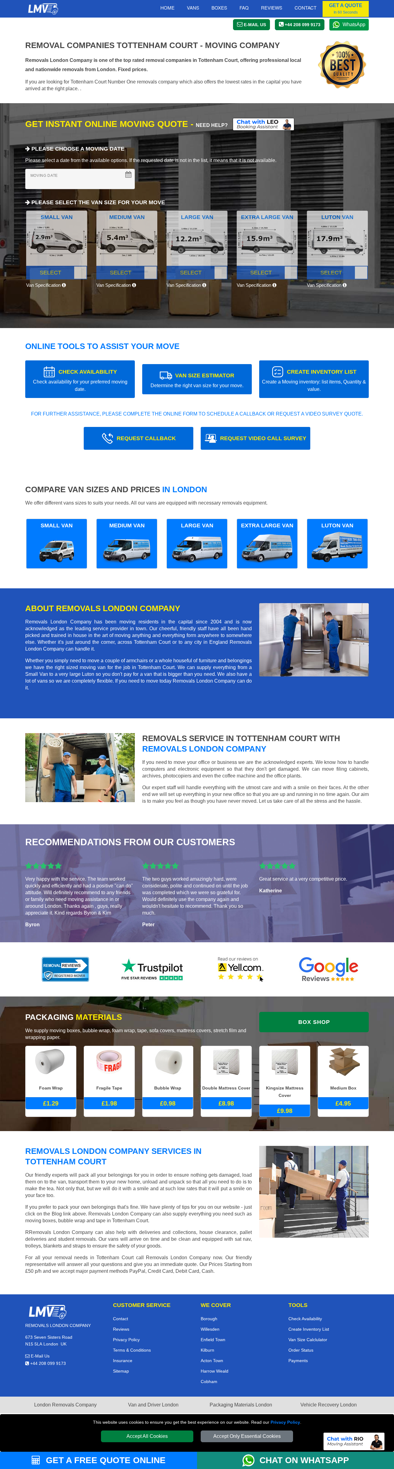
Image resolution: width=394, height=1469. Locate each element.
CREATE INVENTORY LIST (314, 380)
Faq (244, 7)
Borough (209, 1318)
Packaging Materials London (241, 1404)
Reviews (271, 7)
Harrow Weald (214, 1371)
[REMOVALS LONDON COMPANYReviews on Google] (329, 969)
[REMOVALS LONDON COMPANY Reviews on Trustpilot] (153, 969)
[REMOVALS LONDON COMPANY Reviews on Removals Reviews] (65, 969)
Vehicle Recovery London (328, 1404)
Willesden (210, 1329)
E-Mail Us (40, 1355)
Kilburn (207, 1350)
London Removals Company (65, 1404)
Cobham (209, 1381)
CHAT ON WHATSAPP (304, 1460)
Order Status (300, 1350)
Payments (298, 1360)
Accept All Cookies (147, 1436)
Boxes (219, 7)
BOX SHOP (314, 1022)
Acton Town (212, 1360)
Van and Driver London (153, 1404)
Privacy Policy (285, 1422)
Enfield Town (213, 1339)
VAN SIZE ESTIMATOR (197, 380)
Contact (305, 7)
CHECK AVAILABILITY (80, 380)
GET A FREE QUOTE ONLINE (104, 1460)
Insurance (122, 1360)
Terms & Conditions (132, 1350)
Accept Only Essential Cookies (247, 1436)
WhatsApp (354, 24)
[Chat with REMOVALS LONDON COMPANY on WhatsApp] (250, 1460)
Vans (193, 7)
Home (167, 7)
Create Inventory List (308, 1329)
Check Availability (305, 1318)
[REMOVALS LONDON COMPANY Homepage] (43, 9)
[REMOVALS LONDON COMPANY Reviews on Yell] (241, 969)
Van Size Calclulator (307, 1339)
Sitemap (121, 1371)
